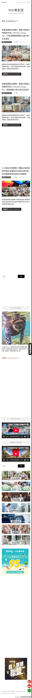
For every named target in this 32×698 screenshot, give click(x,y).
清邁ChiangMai (7, 42)
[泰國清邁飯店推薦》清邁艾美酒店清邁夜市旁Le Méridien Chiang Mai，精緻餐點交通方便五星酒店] (16, 104)
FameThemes (12, 693)
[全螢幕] (28, 436)
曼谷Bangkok (6, 177)
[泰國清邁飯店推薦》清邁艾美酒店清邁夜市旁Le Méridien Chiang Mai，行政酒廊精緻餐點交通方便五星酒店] (16, 53)
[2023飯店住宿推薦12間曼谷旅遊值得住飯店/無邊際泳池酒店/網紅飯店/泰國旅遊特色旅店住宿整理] (16, 188)
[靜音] (25, 436)
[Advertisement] (16, 149)
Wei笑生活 (16, 10)
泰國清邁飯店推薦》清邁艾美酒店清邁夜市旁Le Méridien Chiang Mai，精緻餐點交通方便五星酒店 (16, 87)
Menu (5, 2)
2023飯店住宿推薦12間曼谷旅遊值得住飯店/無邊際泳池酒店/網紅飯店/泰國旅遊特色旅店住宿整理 (16, 171)
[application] (16, 430)
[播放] (4, 436)
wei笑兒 (16, 42)
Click (30, 349)
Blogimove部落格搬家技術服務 (23, 697)
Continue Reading (14, 74)
